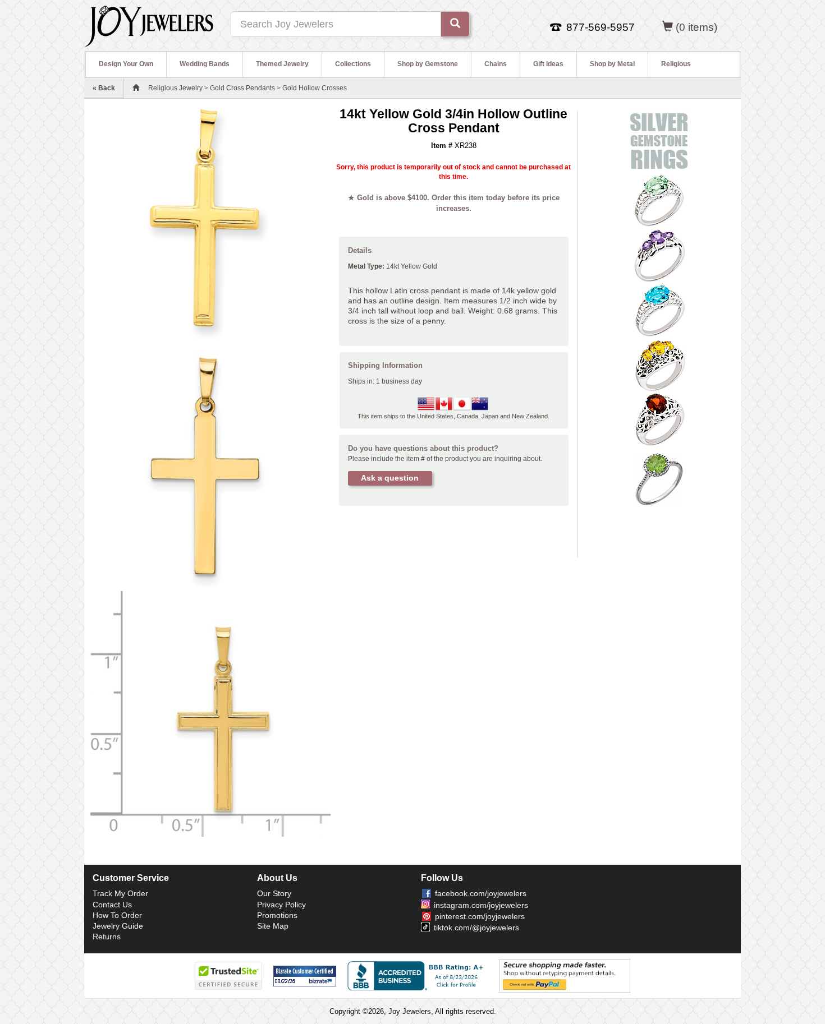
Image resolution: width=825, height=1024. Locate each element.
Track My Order (120, 893)
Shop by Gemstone (427, 64)
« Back (104, 88)
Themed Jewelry (282, 64)
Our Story (274, 893)
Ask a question (390, 477)
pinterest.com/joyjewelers (480, 916)
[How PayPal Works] (564, 975)
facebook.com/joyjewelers (480, 893)
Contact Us (112, 904)
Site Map (272, 925)
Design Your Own (126, 64)
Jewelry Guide (118, 925)
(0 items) (696, 27)
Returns (107, 936)
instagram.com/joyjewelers (481, 905)
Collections (353, 64)
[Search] (455, 24)
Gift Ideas (548, 64)
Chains (495, 64)
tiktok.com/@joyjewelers (476, 927)
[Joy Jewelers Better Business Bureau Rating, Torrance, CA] (417, 975)
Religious (676, 64)
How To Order (117, 915)
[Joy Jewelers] (149, 25)
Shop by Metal (612, 64)
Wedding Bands (205, 64)
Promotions (277, 915)
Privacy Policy (281, 904)
